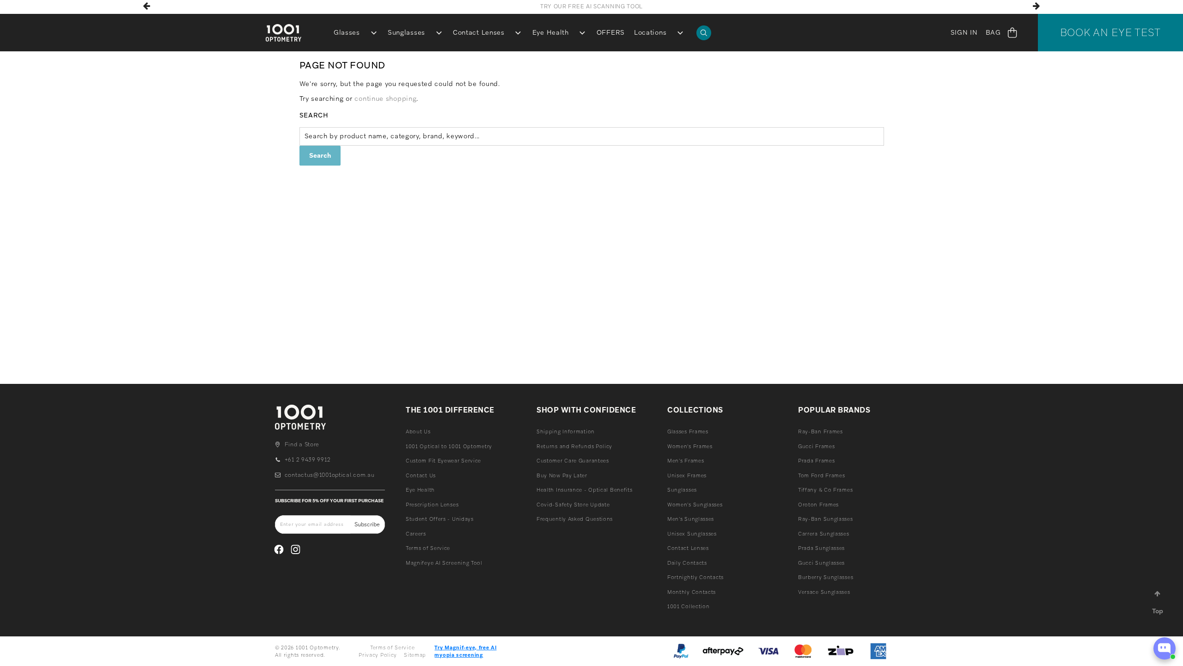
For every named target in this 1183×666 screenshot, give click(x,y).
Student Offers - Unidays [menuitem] (440, 519)
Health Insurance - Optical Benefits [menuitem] (585, 490)
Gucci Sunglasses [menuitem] (821, 563)
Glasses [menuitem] (347, 32)
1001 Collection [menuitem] (688, 606)
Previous (146, 6)
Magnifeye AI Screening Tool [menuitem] (444, 563)
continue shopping (385, 98)
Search (314, 115)
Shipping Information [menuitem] (566, 431)
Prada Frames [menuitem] (816, 460)
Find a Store (302, 444)
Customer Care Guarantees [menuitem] (573, 460)
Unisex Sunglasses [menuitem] (692, 533)
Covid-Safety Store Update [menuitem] (573, 504)
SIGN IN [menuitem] (964, 32)
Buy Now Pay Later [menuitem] (562, 475)
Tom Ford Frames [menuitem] (821, 475)
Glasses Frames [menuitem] (687, 431)
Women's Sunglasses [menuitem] (695, 504)
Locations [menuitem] (650, 32)
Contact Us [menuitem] (421, 475)
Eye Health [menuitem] (550, 32)
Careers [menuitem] (416, 533)
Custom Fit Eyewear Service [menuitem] (443, 460)
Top (1157, 611)
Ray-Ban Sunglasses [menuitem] (825, 519)
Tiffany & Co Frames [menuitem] (825, 490)
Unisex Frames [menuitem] (687, 475)
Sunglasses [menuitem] (406, 32)
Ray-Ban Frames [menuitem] (820, 431)
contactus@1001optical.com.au (329, 475)
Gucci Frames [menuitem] (816, 446)
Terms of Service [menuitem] (428, 548)
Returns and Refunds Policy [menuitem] (574, 446)
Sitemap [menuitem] (415, 655)
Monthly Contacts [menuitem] (691, 592)
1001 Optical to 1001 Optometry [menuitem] (449, 446)
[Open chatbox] (1164, 648)
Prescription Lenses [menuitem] (432, 504)
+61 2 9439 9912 (307, 459)
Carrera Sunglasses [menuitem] (823, 533)
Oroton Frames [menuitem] (818, 504)
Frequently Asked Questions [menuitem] (575, 519)
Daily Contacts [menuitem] (687, 563)
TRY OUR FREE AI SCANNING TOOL (591, 6)
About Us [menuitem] (418, 431)
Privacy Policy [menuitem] (378, 655)
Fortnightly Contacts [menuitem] (695, 577)
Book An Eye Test (1110, 32)
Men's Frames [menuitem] (685, 460)
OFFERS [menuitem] (611, 32)
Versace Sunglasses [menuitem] (824, 592)
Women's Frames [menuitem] (690, 446)
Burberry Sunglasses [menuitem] (825, 577)
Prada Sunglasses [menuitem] (821, 548)
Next (1036, 6)
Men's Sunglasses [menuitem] (690, 519)
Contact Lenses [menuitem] (479, 32)
